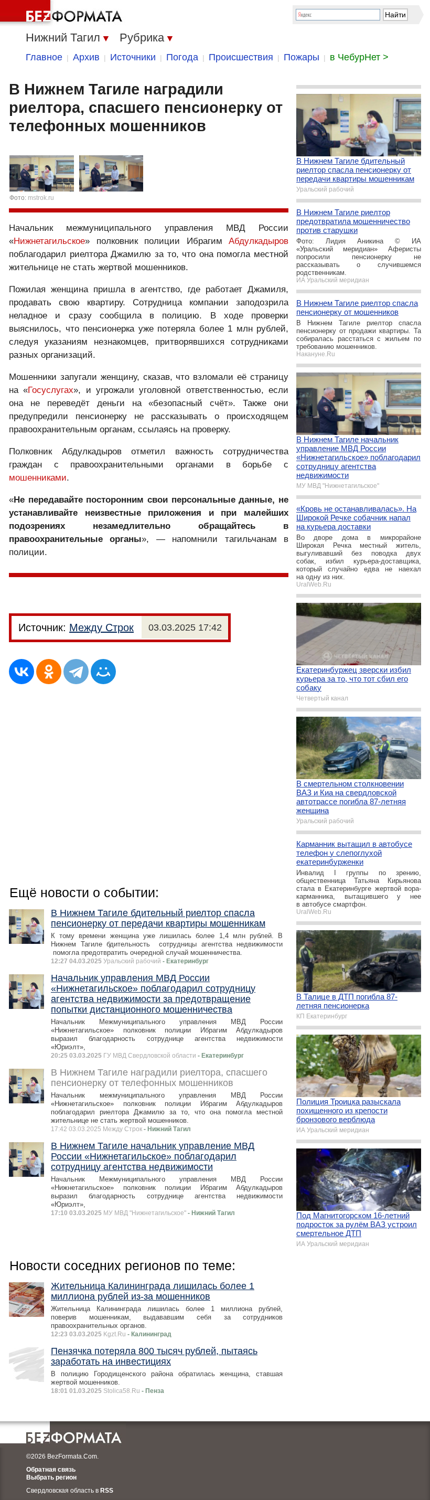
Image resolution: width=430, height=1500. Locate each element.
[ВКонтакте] (21, 671)
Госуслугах (50, 390)
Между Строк (101, 627)
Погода (182, 57)
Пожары (301, 57)
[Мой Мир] (103, 671)
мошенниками (38, 478)
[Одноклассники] (48, 671)
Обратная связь (51, 1469)
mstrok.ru (41, 197)
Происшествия (241, 57)
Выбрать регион (51, 1477)
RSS (106, 1490)
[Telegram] (76, 671)
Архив (86, 57)
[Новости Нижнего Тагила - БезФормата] (63, 13)
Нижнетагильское (49, 241)
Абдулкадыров (258, 241)
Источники (133, 57)
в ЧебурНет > (359, 57)
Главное (44, 57)
